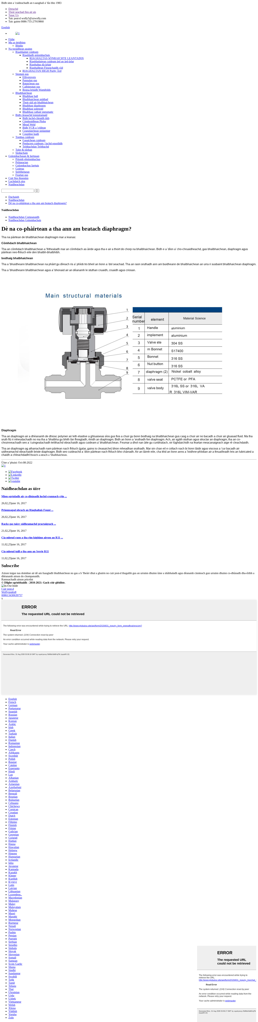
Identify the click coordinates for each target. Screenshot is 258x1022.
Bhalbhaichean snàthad (35, 99)
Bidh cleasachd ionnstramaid (31, 115)
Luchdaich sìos (16, 181)
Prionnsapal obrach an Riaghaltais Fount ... (27, 510)
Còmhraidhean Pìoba (34, 121)
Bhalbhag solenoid (32, 108)
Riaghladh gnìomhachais (36, 55)
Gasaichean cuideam (33, 140)
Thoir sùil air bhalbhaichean (37, 102)
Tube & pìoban (23, 149)
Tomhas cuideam (24, 137)
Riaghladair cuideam (26, 51)
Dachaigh (13, 196)
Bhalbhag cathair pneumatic (37, 111)
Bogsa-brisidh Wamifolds (36, 89)
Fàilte (11, 39)
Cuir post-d (7, 588)
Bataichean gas (30, 83)
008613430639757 (11, 595)
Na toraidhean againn (20, 48)
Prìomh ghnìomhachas (27, 159)
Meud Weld (28, 124)
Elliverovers (29, 77)
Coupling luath (30, 133)
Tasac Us (13, 15)
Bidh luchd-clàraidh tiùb (35, 118)
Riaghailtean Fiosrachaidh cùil (46, 67)
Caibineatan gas (31, 86)
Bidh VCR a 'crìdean (34, 127)
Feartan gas (21, 174)
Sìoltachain (21, 152)
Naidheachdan (16, 184)
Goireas (19, 168)
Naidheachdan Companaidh (23, 217)
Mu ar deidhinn (16, 42)
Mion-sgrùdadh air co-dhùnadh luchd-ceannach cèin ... (34, 496)
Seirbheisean (22, 171)
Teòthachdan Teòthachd (35, 146)
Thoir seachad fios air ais (22, 12)
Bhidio (19, 45)
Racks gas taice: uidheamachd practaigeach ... (28, 523)
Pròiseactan (21, 162)
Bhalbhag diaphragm (34, 105)
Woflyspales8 (8, 592)
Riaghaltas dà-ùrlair (40, 64)
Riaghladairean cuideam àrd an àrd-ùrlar (51, 61)
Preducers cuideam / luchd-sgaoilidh (42, 143)
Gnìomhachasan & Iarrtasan (23, 156)
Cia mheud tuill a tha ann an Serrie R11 (25, 551)
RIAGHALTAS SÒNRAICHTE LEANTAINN (56, 58)
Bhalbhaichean (23, 92)
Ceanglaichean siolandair (36, 130)
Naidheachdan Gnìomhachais (24, 220)
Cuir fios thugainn (18, 178)
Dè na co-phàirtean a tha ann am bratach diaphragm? (37, 203)
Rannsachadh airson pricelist (17, 579)
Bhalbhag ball (30, 96)
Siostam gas (22, 74)
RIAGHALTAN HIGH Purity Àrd (41, 70)
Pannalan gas (29, 80)
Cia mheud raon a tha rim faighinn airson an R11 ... (32, 537)
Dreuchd (13, 8)
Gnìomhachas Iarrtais (27, 165)
